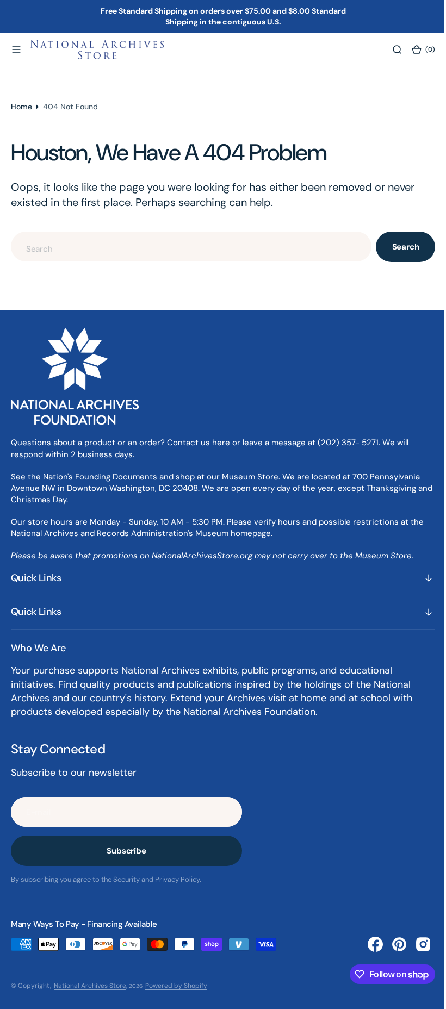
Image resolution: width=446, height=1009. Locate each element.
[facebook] (367, 944)
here (221, 442)
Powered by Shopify (176, 985)
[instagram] (415, 944)
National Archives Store (90, 985)
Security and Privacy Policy (156, 879)
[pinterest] (391, 944)
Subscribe (126, 850)
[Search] (388, 49)
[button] (16, 49)
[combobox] (187, 246)
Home (21, 106)
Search (397, 246)
